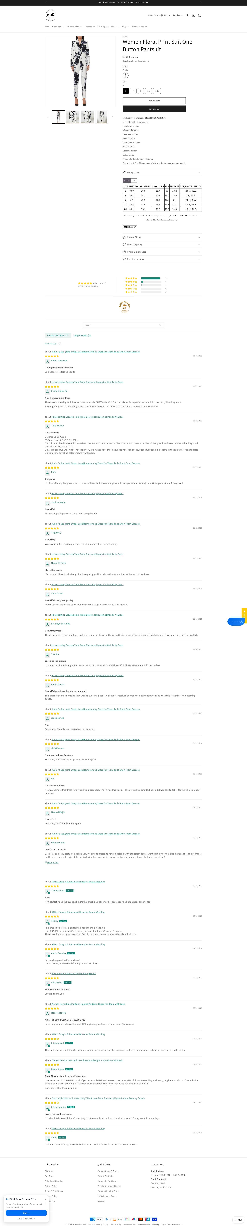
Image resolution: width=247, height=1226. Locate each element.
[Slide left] (48, 117)
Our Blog (49, 1176)
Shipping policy (158, 1225)
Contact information (174, 1225)
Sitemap (101, 1201)
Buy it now (154, 109)
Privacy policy (129, 1225)
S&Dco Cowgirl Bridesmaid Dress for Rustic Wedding (78, 881)
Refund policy (116, 1225)
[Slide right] (112, 117)
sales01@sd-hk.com (161, 1187)
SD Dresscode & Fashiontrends (81, 1225)
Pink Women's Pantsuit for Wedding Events (74, 973)
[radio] (126, 75)
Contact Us (50, 1201)
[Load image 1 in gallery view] (58, 117)
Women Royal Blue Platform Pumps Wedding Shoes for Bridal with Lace (88, 1003)
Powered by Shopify (101, 1225)
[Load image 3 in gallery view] (87, 117)
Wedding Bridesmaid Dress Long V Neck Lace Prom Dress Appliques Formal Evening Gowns (98, 1098)
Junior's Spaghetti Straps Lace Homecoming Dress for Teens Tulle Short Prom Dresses (96, 351)
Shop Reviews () (82, 335)
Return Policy (51, 1186)
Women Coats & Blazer (108, 1171)
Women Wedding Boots (108, 1191)
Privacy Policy (51, 1196)
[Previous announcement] (46, 2)
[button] (58, 27)
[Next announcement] (201, 2)
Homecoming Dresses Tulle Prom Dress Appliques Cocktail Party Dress (88, 382)
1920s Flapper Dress (107, 1196)
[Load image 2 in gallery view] (72, 117)
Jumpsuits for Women (108, 1181)
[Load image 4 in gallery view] (101, 117)
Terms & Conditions (54, 1191)
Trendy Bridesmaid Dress (109, 1186)
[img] (92, 283)
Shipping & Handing (54, 1181)
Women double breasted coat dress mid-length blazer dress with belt (87, 1060)
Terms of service (144, 1225)
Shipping (126, 61)
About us (49, 1171)
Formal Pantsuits (105, 1176)
